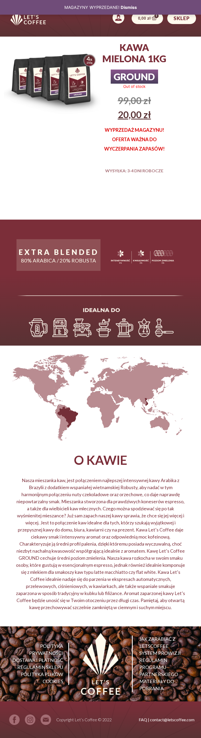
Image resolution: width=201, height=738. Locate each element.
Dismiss (129, 7)
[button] (118, 18)
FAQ (143, 719)
